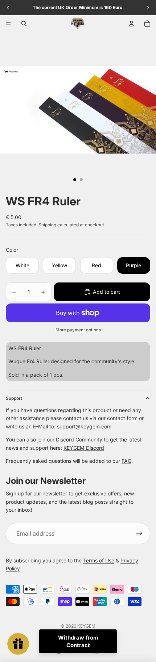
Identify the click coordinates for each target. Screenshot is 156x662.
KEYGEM (86, 626)
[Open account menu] (131, 24)
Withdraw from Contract (78, 641)
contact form (122, 418)
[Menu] (8, 23)
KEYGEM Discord (83, 448)
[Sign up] (139, 533)
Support (14, 398)
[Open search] (24, 24)
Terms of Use (98, 560)
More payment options (78, 329)
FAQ (126, 461)
